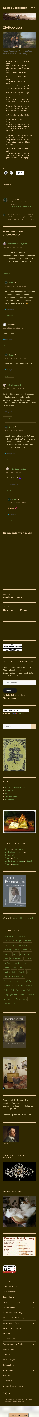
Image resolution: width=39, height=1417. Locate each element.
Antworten (7, 274)
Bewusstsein (9, 936)
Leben (6, 968)
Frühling (7, 950)
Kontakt (6, 1375)
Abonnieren (10, 691)
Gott (6, 959)
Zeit (14, 1004)
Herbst (28, 959)
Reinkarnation (18, 977)
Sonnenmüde (11, 796)
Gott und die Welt (11, 1323)
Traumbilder (8, 1370)
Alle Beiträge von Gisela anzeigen (21, 206)
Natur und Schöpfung (12, 1313)
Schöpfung (28, 981)
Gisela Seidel (28, 217)
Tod (12, 990)
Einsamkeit (9, 941)
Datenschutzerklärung (13, 1386)
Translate (21, 713)
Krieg (27, 963)
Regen (7, 977)
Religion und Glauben (12, 1328)
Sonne (29, 986)
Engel (18, 941)
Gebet (7, 793)
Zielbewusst (31, 219)
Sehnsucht (8, 986)
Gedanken (26, 950)
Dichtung (13, 217)
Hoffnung (8, 963)
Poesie (19, 219)
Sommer (20, 986)
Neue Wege (10, 799)
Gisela (8, 215)
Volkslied (30, 995)
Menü (32, 8)
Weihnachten (21, 999)
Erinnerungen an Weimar (14, 1344)
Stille (6, 990)
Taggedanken (9, 1297)
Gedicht (20, 217)
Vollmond (8, 999)
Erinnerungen (24, 945)
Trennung (20, 990)
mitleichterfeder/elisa (17, 244)
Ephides (27, 941)
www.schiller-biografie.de (24, 918)
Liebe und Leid (9, 1307)
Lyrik (14, 219)
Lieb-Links (7, 1381)
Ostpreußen (8, 1365)
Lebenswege (7, 219)
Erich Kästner (9, 945)
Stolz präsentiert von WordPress (14, 1402)
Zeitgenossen (9, 1349)
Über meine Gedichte (12, 1286)
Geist (15, 954)
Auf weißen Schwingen (15, 787)
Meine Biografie (10, 1360)
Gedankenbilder (10, 1292)
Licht (14, 968)
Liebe (21, 968)
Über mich (7, 1355)
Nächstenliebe (10, 972)
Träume (30, 990)
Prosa (29, 972)
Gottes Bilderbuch (15, 7)
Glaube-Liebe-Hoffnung (13, 1318)
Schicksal (8, 981)
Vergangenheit (10, 995)
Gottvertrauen (16, 959)
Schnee (17, 981)
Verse (24, 219)
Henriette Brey (9, 1339)
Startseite (7, 1281)
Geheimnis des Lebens (13, 1302)
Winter (7, 1004)
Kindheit (18, 963)
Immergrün (10, 790)
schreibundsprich (15, 385)
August (16, 864)
